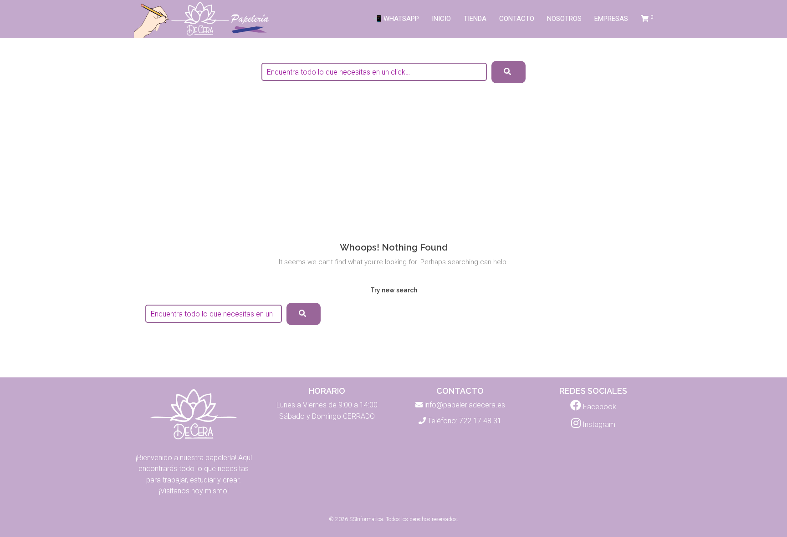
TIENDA (475, 19)
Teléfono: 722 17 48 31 (464, 421)
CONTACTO (516, 19)
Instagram (598, 424)
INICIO (441, 19)
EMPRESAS (611, 19)
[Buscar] (303, 314)
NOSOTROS (564, 19)
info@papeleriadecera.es (464, 405)
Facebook (598, 406)
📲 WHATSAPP (396, 19)
